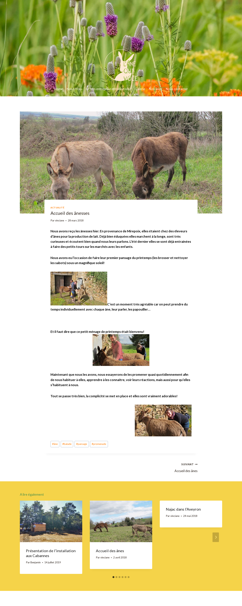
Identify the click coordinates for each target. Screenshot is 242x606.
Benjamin (35, 562)
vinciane (59, 220)
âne (55, 443)
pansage (81, 443)
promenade (99, 443)
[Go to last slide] (26, 537)
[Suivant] (216, 537)
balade (66, 443)
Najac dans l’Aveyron (183, 509)
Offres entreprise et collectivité (108, 89)
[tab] (113, 577)
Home (58, 89)
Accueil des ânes (186, 468)
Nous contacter (177, 89)
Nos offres (74, 89)
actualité (57, 207)
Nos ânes (155, 89)
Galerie (140, 89)
